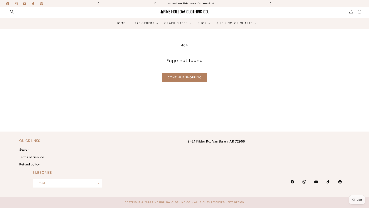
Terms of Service (31, 157)
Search (24, 149)
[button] (12, 11)
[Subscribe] (97, 183)
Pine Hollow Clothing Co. (171, 202)
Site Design (236, 202)
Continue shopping (185, 77)
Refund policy (29, 164)
